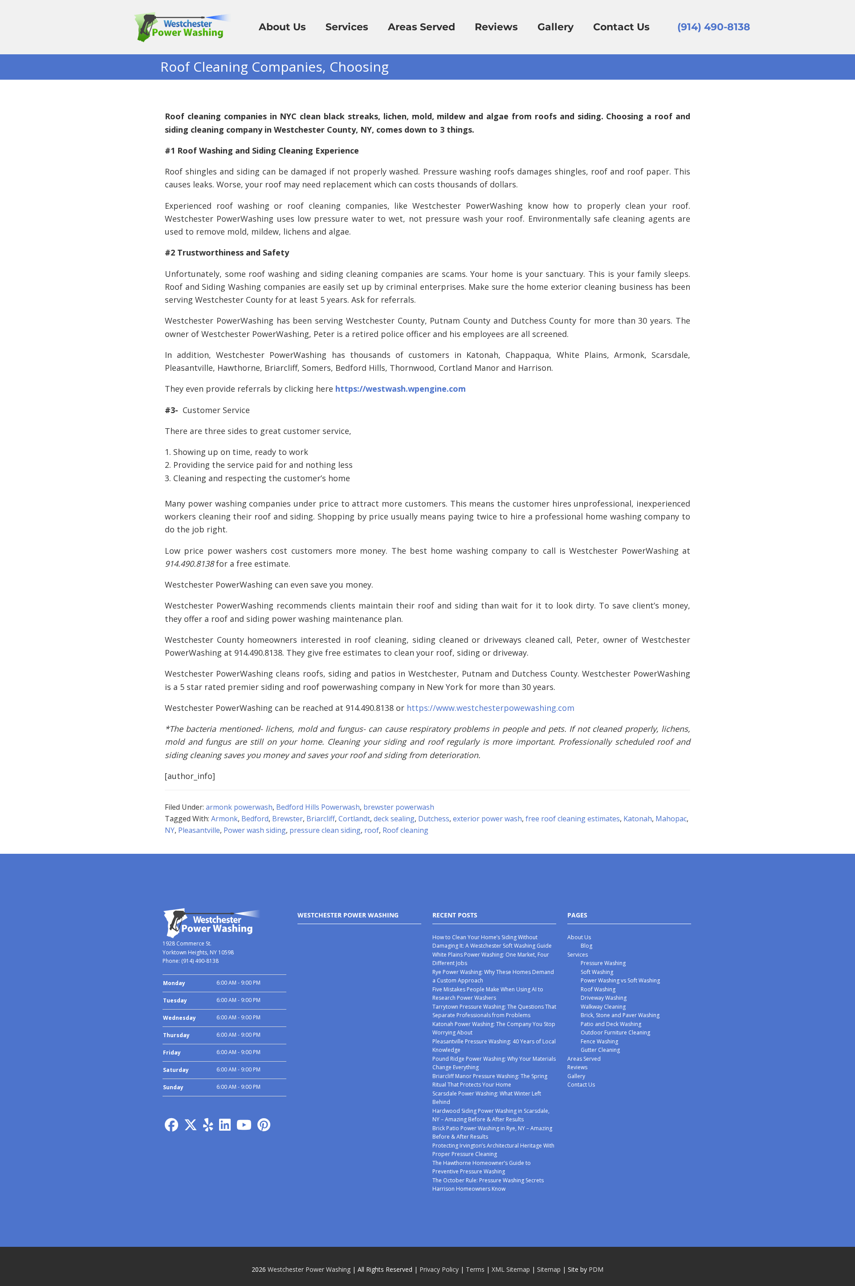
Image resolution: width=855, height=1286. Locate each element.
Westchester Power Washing (309, 1269)
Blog (586, 945)
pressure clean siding (325, 830)
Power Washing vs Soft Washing (620, 980)
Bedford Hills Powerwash (318, 807)
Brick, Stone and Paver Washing (620, 1015)
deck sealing (394, 819)
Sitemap (549, 1269)
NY (170, 830)
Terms (475, 1269)
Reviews (577, 1067)
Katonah (637, 819)
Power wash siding (255, 830)
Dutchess (433, 819)
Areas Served (584, 1059)
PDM (596, 1269)
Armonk (224, 819)
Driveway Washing (604, 998)
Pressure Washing (603, 963)
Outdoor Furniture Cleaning (615, 1032)
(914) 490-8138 (713, 27)
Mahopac (671, 819)
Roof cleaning (405, 830)
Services (577, 954)
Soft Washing (597, 972)
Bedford (255, 819)
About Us (579, 937)
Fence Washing (599, 1041)
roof (371, 830)
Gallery (576, 1076)
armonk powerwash (239, 807)
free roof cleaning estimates (572, 819)
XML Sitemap (511, 1269)
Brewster (287, 819)
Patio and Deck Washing (611, 1024)
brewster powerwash (398, 807)
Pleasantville (199, 830)
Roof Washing (598, 989)
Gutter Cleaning (600, 1050)
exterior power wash (487, 819)
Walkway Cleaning (603, 1006)
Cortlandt (354, 819)
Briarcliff (320, 819)
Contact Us (581, 1084)
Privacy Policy (439, 1269)
